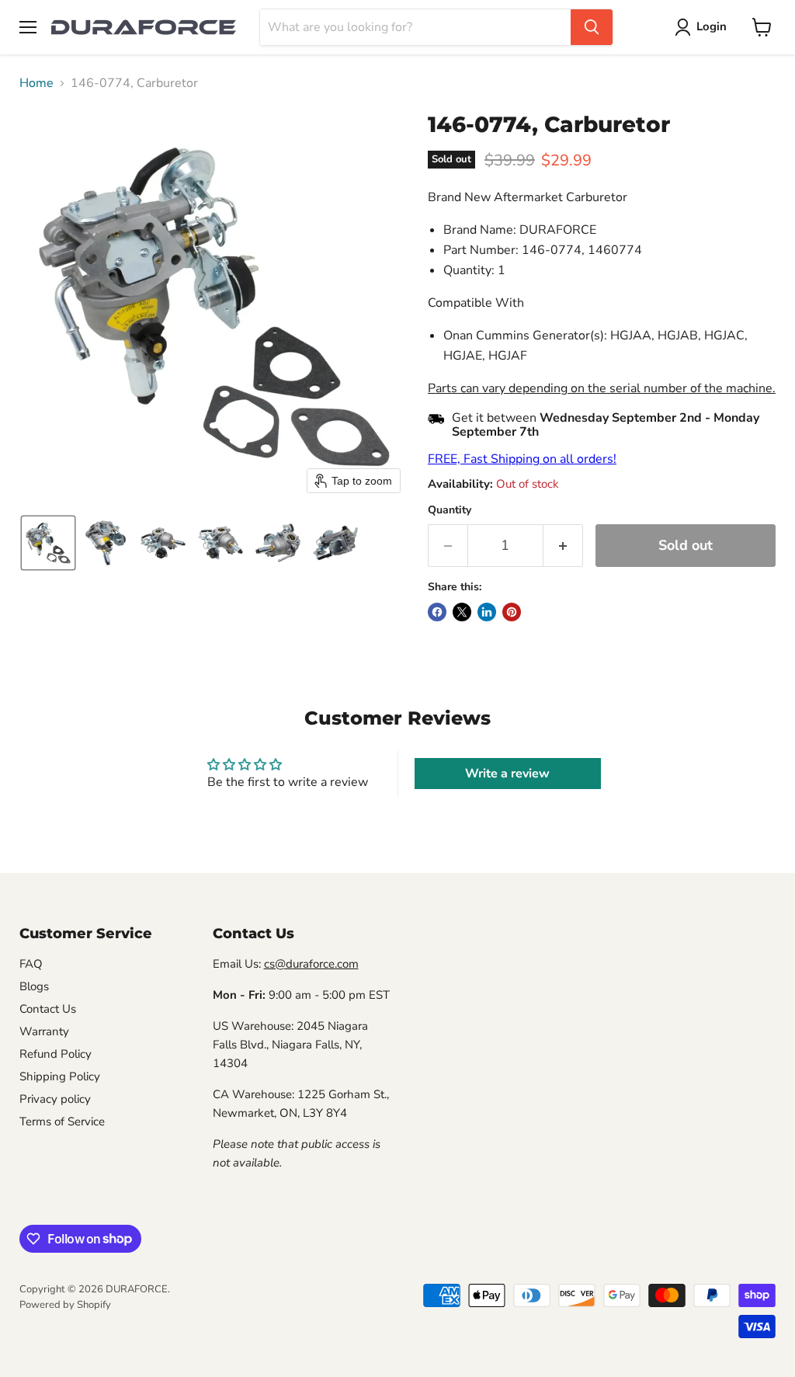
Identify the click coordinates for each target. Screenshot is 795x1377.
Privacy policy (55, 1099)
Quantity (449, 510)
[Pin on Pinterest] (511, 612)
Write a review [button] (507, 773)
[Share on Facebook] (437, 612)
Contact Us (47, 1009)
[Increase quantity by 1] (563, 545)
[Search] (592, 27)
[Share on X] (462, 612)
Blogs (34, 986)
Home (36, 83)
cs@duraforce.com (311, 964)
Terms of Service (62, 1121)
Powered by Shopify (65, 1305)
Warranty (44, 1031)
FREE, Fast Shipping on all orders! (522, 459)
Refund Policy (55, 1054)
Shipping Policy (59, 1076)
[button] (704, 27)
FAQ (31, 964)
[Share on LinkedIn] (486, 612)
